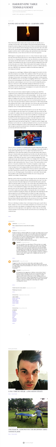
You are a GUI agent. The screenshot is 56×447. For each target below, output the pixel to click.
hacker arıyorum (16, 298)
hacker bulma (15, 301)
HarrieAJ (19, 242)
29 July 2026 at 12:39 (23, 308)
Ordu (13, 316)
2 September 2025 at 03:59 (24, 294)
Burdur (14, 311)
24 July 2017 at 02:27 (25, 242)
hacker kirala (15, 303)
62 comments (14, 393)
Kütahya (14, 321)
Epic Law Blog (20, 14)
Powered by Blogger (29, 442)
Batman (14, 315)
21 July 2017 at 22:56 (24, 261)
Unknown (14, 223)
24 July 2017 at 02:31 (25, 270)
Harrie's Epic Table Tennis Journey (24, 5)
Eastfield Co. (29, 14)
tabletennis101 (15, 261)
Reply (13, 227)
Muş (13, 317)
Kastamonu (14, 313)
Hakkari (14, 312)
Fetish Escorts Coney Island (19, 287)
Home (14, 14)
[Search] (47, 3)
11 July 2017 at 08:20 (22, 230)
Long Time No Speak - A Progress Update (25, 391)
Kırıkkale (14, 318)
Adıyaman (14, 320)
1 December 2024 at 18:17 (31, 287)
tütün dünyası (15, 300)
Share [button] (9, 216)
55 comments (14, 434)
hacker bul (14, 299)
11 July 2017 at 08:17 (21, 223)
